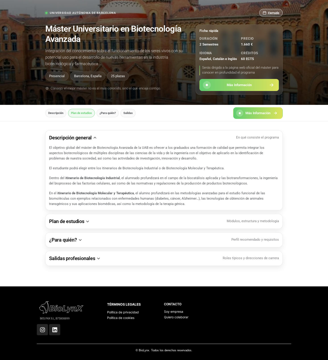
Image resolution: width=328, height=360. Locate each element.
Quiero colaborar (176, 317)
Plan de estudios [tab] (81, 113)
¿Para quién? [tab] (108, 113)
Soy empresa (173, 311)
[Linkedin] (54, 329)
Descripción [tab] (55, 113)
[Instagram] (42, 329)
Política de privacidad (123, 312)
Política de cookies (120, 318)
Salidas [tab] (128, 113)
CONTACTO (172, 304)
